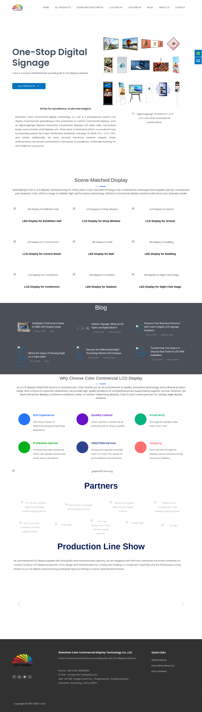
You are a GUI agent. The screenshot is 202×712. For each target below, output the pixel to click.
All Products (63, 7)
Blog (150, 7)
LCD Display (115, 7)
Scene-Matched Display (90, 7)
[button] (19, 604)
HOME (46, 7)
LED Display (134, 7)
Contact (180, 7)
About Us (164, 7)
